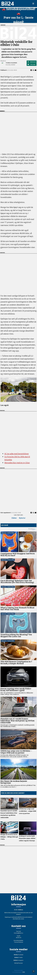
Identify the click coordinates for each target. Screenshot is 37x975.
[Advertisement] (18, 131)
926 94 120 (33, 62)
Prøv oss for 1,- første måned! (18, 20)
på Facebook (18, 955)
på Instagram (18, 960)
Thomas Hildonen (18, 942)
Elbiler (14, 518)
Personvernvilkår (18, 970)
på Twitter (19, 957)
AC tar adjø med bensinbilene (16, 453)
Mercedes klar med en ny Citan (17, 462)
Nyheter (22, 518)
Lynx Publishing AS (17, 972)
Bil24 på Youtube (18, 963)
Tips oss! (32, 64)
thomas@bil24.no (18, 933)
